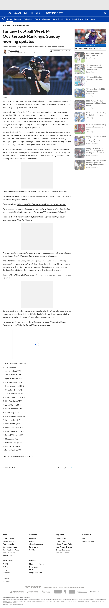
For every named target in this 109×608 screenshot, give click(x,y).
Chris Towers (14, 51)
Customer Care (88, 541)
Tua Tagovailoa (34, 204)
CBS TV (32, 550)
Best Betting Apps (10, 547)
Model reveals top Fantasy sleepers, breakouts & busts (96, 127)
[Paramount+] (46, 591)
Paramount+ (34, 547)
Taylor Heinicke (43, 270)
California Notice (62, 551)
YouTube (6, 564)
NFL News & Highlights (21, 25)
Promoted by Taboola (64, 468)
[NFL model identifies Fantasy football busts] (80, 81)
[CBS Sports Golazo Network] (71, 587)
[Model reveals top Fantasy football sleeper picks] (80, 117)
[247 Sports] (17, 591)
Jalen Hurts (42, 191)
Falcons (13, 325)
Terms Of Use (61, 538)
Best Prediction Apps (11, 550)
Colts (19, 325)
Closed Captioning (63, 548)
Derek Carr (16, 220)
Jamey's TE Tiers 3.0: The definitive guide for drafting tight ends (96, 139)
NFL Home (6, 25)
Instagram (6, 570)
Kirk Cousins (27, 220)
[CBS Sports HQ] (50, 587)
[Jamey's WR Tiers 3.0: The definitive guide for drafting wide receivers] (80, 153)
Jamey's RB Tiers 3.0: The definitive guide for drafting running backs (96, 163)
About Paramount (36, 544)
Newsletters (34, 567)
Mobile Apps (7, 556)
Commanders (38, 325)
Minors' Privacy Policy (64, 544)
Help (84, 538)
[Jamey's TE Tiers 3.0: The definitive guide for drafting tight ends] (80, 141)
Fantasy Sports (8, 541)
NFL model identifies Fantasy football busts (94, 78)
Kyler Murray (22, 204)
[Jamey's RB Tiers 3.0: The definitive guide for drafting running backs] (80, 165)
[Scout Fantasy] (82, 592)
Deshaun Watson (47, 261)
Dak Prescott (47, 204)
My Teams (33, 570)
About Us (32, 538)
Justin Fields (52, 191)
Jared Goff (16, 270)
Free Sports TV (8, 544)
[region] (90, 38)
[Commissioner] (60, 591)
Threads (6, 578)
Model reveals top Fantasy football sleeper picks (96, 114)
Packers (6, 325)
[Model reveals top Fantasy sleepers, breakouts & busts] (80, 129)
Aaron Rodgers (33, 261)
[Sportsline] (32, 591)
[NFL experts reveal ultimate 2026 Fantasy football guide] (80, 69)
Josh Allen (32, 191)
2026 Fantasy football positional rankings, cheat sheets (96, 103)
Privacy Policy (61, 541)
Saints (25, 325)
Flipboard (6, 581)
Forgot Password (35, 573)
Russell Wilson (9, 275)
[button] (3, 13)
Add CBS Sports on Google (62, 51)
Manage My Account (37, 564)
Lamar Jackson (39, 217)
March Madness (9, 553)
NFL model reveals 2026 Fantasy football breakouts (95, 91)
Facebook (6, 573)
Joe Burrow (63, 191)
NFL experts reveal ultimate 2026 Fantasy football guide (94, 67)
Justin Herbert (59, 204)
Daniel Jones (29, 270)
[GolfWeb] (94, 592)
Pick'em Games (8, 538)
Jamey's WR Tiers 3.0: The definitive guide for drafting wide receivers (95, 151)
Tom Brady (21, 261)
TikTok (5, 567)
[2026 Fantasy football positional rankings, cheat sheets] (80, 105)
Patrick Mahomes (19, 191)
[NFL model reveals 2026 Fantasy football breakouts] (80, 93)
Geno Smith (27, 217)
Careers (32, 541)
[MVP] (72, 591)
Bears (62, 322)
